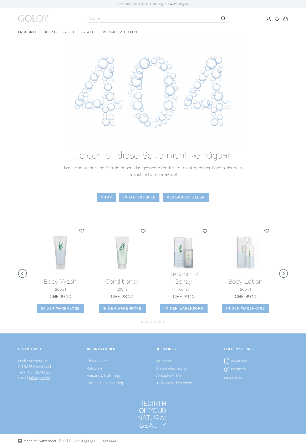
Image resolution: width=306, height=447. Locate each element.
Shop (106, 197)
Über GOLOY (97, 361)
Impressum (109, 440)
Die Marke (163, 361)
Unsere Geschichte (171, 368)
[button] (223, 18)
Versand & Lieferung (103, 376)
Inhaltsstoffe (139, 197)
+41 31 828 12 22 (37, 372)
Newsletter (233, 378)
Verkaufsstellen (186, 197)
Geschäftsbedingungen (77, 440)
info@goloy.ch (39, 378)
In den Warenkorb (60, 308)
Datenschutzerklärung (105, 383)
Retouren (94, 368)
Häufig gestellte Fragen (173, 383)
